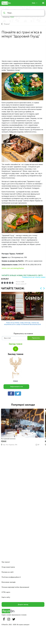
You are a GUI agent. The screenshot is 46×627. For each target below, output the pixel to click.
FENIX (12, 17)
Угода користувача (8, 567)
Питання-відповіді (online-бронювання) (15, 587)
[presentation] (41, 288)
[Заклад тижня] (15, 367)
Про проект (6, 562)
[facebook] (11, 394)
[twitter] (18, 394)
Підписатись (36, 338)
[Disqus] (23, 476)
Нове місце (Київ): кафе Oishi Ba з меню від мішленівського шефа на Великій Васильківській (22, 323)
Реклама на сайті (7, 572)
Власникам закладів (8, 582)
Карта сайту (6, 597)
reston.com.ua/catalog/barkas (13, 268)
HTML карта (6, 592)
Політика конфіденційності (11, 577)
